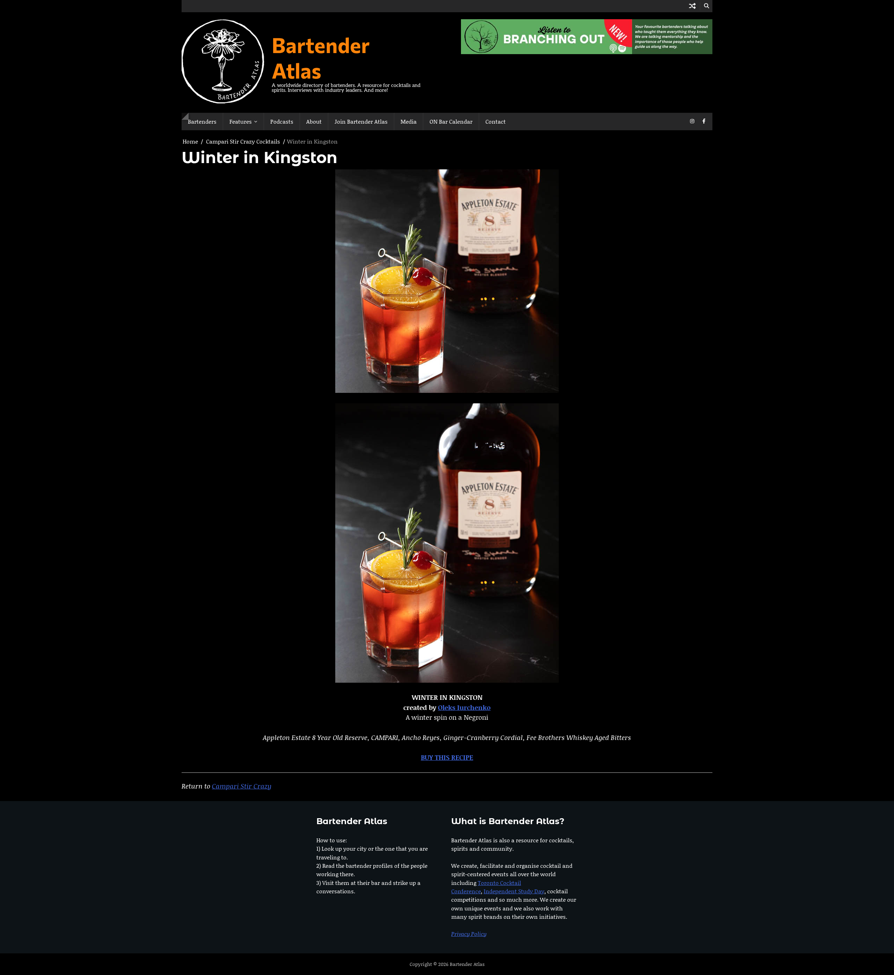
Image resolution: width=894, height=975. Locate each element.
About (314, 121)
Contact (495, 121)
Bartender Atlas (321, 57)
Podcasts (281, 121)
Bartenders (202, 121)
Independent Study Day (514, 891)
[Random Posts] (692, 6)
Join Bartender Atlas (361, 121)
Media (409, 121)
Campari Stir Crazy (241, 786)
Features (240, 121)
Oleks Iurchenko (464, 707)
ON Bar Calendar (451, 121)
